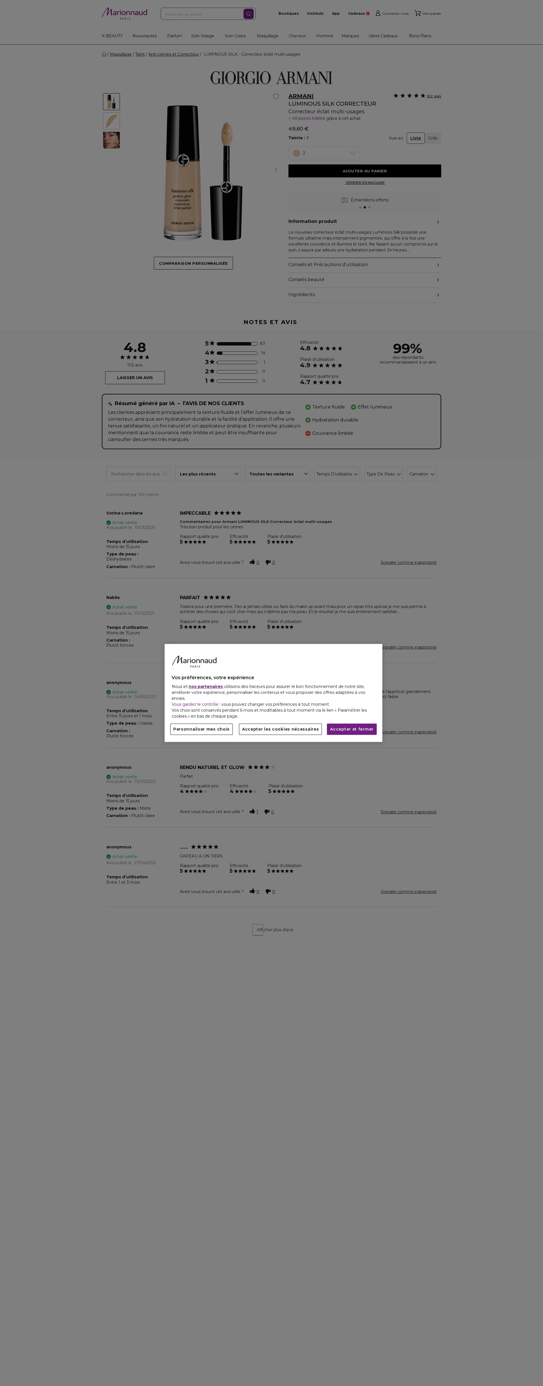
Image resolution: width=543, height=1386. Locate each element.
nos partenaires (206, 686)
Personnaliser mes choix (201, 729)
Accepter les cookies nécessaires (280, 729)
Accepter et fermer (352, 729)
